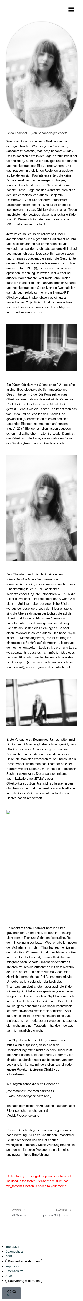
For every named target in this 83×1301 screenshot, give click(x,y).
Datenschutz (14, 1251)
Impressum (13, 1246)
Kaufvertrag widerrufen (24, 1261)
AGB (8, 1256)
